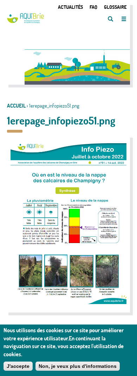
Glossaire (115, 7)
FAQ (93, 7)
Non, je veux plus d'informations (78, 366)
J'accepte (18, 366)
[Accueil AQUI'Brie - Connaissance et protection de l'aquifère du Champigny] (25, 21)
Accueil (16, 105)
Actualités (70, 7)
